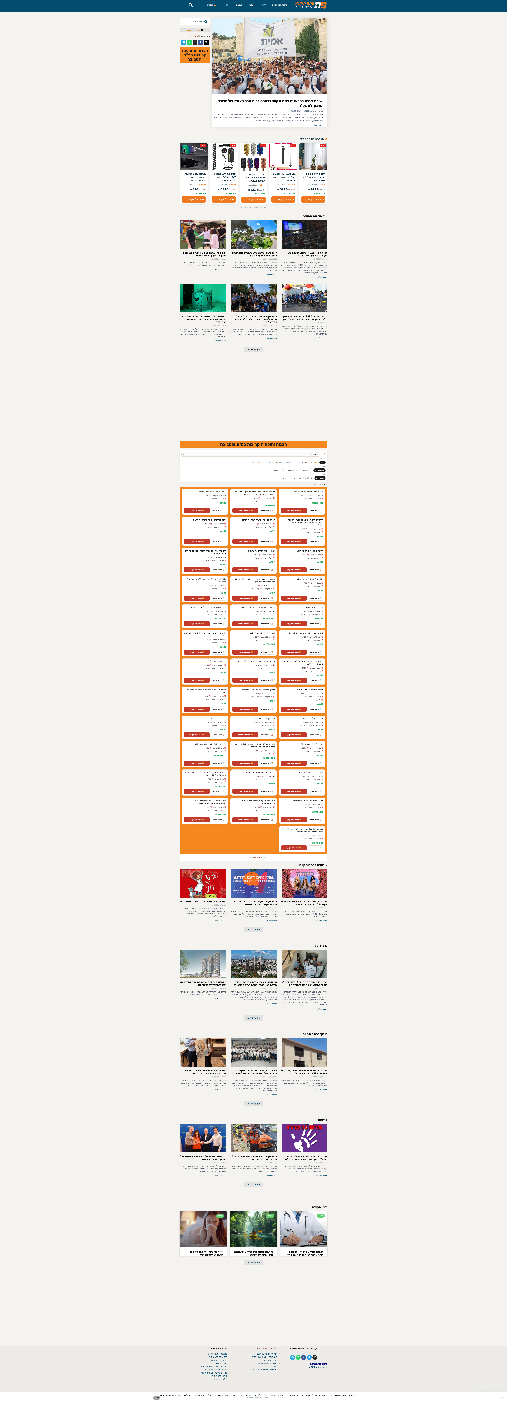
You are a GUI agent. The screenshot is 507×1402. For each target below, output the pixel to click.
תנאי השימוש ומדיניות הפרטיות (257, 1398)
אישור (157, 1398)
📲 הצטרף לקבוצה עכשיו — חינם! (253, 718)
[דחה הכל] (503, 1397)
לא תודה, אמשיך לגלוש (253, 725)
